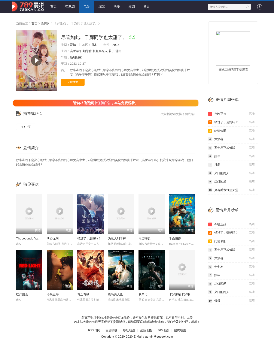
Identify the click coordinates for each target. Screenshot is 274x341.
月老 (232, 164)
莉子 (112, 51)
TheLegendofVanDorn (31, 238)
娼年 (232, 156)
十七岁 (232, 266)
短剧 (131, 6)
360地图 (163, 330)
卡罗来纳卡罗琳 (179, 294)
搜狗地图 (180, 330)
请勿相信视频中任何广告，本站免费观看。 (105, 103)
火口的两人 (232, 173)
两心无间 (53, 238)
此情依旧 (232, 130)
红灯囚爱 (22, 294)
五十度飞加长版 (232, 147)
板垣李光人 (100, 51)
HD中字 (26, 127)
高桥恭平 (76, 51)
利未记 (142, 294)
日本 (94, 44)
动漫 (116, 6)
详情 (157, 74)
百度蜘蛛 (112, 330)
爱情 (73, 44)
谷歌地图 (129, 330)
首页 (53, 6)
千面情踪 (175, 238)
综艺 (101, 6)
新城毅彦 (76, 57)
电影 (86, 6)
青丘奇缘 (83, 294)
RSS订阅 (94, 330)
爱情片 (45, 23)
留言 (146, 6)
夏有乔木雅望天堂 (232, 190)
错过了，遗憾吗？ (89, 238)
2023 (115, 44)
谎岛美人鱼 (115, 294)
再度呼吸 (144, 238)
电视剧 (70, 6)
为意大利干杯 (117, 238)
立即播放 (73, 82)
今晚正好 (53, 294)
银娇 (232, 300)
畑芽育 (87, 51)
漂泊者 (232, 139)
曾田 (118, 51)
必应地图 (146, 330)
